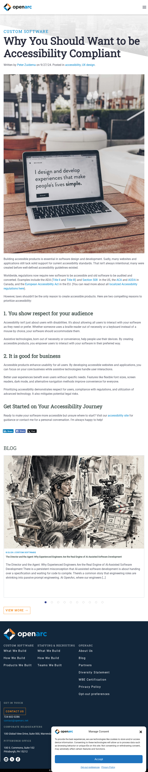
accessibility (73, 65)
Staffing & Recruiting (56, 645)
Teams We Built (50, 665)
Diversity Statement (94, 672)
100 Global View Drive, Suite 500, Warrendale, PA (31, 733)
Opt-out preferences (90, 767)
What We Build (15, 651)
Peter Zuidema (26, 65)
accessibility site (118, 415)
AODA (132, 280)
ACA (119, 280)
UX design (88, 65)
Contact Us (15, 711)
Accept (99, 759)
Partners (85, 665)
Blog (82, 658)
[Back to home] (20, 7)
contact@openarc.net (16, 720)
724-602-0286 (12, 716)
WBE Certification (92, 679)
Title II (56, 280)
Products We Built (18, 665)
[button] (141, 731)
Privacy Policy (108, 767)
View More (15, 610)
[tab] (46, 602)
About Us (86, 651)
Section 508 (90, 280)
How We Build (14, 658)
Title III (71, 280)
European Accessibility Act (42, 284)
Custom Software (26, 31)
